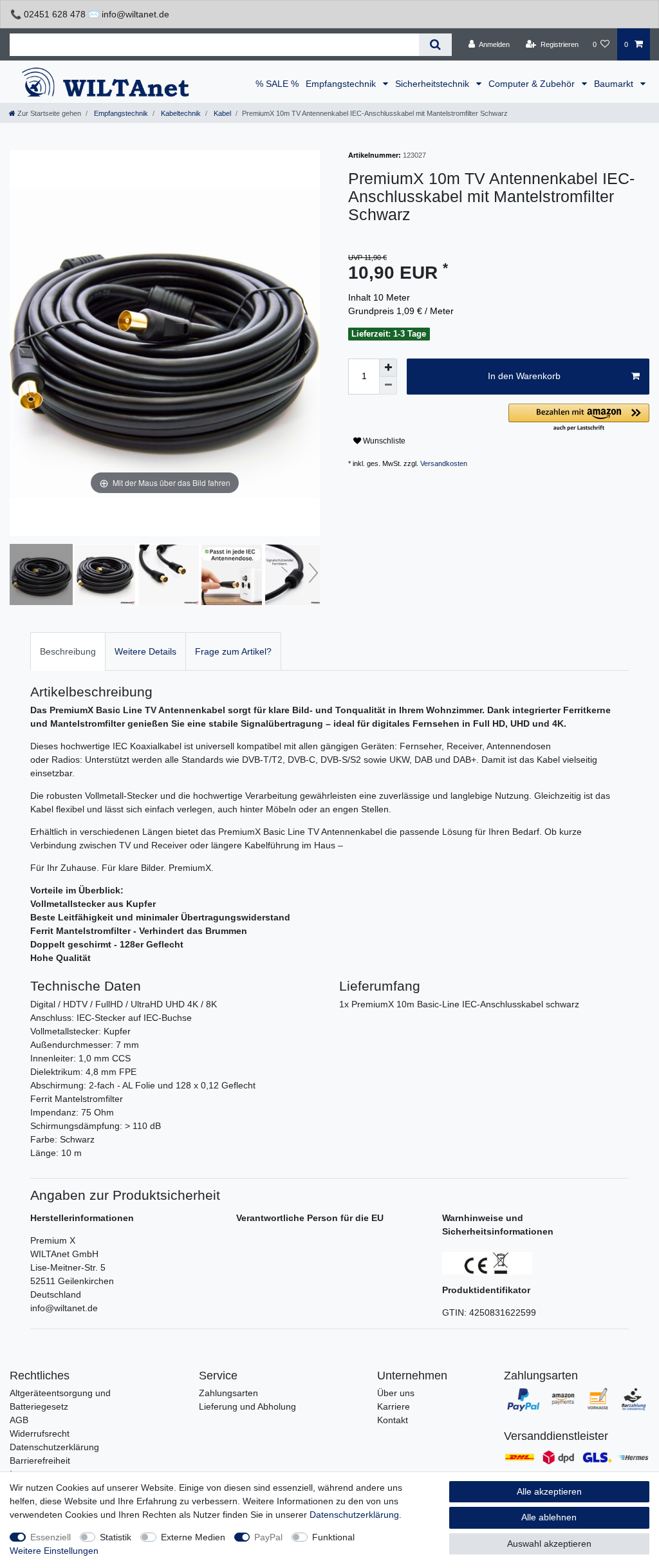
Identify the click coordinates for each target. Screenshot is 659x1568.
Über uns (395, 1393)
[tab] (68, 651)
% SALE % (277, 84)
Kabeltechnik (180, 113)
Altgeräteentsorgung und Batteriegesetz (60, 1400)
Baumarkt (615, 84)
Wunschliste (383, 440)
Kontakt (392, 1420)
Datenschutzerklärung (54, 1447)
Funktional (333, 1537)
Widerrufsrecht (40, 1433)
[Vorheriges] (20, 343)
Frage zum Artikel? (233, 651)
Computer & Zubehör (532, 84)
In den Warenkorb (524, 376)
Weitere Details (145, 651)
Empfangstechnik (342, 84)
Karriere (393, 1406)
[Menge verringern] (388, 386)
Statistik (115, 1537)
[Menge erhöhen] (388, 368)
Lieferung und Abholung (247, 1406)
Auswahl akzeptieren (549, 1543)
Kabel (221, 113)
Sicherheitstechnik (433, 84)
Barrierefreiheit (40, 1460)
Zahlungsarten (228, 1393)
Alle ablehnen (549, 1517)
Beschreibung (68, 651)
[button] (578, 418)
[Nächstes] (309, 343)
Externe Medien (193, 1537)
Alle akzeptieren (549, 1491)
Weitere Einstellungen (54, 1550)
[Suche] (435, 44)
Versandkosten (443, 463)
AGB (19, 1420)
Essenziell (50, 1537)
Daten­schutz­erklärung (354, 1514)
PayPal (268, 1537)
